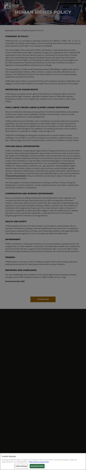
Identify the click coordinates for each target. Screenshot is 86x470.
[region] (43, 461)
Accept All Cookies (37, 466)
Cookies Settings (21, 466)
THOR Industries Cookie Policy (39, 462)
